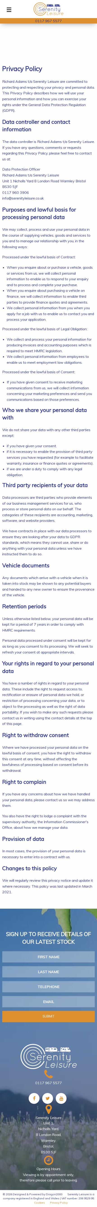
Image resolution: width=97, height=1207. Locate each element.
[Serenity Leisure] (48, 9)
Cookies (39, 1202)
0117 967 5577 (48, 21)
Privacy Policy (59, 1202)
